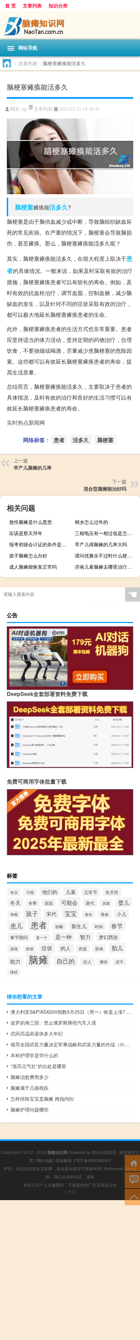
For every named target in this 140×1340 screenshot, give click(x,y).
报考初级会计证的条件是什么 (40, 544)
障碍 (14, 972)
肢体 (99, 949)
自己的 (65, 961)
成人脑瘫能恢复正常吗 (33, 566)
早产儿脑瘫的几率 (33, 467)
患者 (59, 440)
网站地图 (44, 1160)
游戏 (14, 948)
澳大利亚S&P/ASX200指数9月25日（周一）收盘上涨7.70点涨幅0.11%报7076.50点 (72, 1011)
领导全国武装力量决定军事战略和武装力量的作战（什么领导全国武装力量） (72, 1044)
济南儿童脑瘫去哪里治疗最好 (106, 566)
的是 (83, 948)
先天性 (112, 892)
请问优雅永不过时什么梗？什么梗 (106, 555)
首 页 (10, 5)
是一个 (41, 937)
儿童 (71, 891)
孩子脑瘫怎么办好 (28, 555)
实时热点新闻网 (26, 422)
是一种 (63, 936)
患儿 (16, 925)
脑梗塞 (24, 207)
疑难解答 (64, 1160)
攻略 (59, 926)
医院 (49, 903)
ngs (24, 109)
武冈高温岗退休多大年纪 (37, 1033)
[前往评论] (132, 1179)
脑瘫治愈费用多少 (30, 1076)
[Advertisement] (70, 1270)
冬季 (33, 903)
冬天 (15, 902)
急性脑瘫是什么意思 (30, 521)
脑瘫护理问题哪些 (30, 1109)
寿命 (105, 914)
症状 (46, 948)
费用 (103, 962)
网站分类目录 (104, 1152)
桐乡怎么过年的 (91, 521)
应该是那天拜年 (25, 533)
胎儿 (117, 948)
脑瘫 (38, 959)
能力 (15, 961)
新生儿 (79, 926)
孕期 (14, 914)
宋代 (51, 913)
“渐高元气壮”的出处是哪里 (38, 1066)
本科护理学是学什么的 (34, 1055)
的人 (65, 948)
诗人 (87, 962)
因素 (106, 903)
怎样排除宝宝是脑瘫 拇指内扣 (42, 1098)
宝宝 (71, 913)
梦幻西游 (108, 937)
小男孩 (70, 1192)
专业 (14, 892)
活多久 (59, 207)
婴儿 (123, 902)
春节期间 (19, 937)
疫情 (29, 948)
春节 (117, 925)
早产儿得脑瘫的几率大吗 (101, 544)
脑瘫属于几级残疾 (30, 1087)
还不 (120, 962)
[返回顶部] (132, 1196)
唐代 (90, 903)
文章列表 (32, 5)
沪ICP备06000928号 (92, 1160)
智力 (85, 937)
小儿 (121, 914)
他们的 (49, 891)
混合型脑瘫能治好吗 (105, 488)
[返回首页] (132, 1162)
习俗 (30, 892)
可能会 (69, 902)
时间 (99, 926)
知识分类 (58, 5)
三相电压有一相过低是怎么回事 (106, 533)
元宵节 (90, 892)
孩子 (32, 913)
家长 (88, 914)
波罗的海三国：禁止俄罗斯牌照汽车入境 (53, 1022)
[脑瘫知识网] (70, 25)
